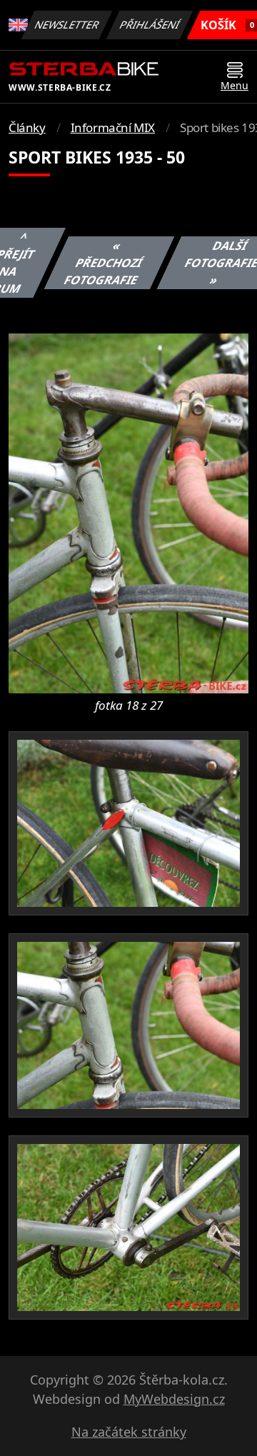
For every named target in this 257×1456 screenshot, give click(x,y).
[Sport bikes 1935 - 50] (128, 512)
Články (27, 127)
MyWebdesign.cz (174, 1398)
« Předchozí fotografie (103, 263)
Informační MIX (113, 127)
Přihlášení (150, 24)
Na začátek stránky (128, 1431)
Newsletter (67, 24)
